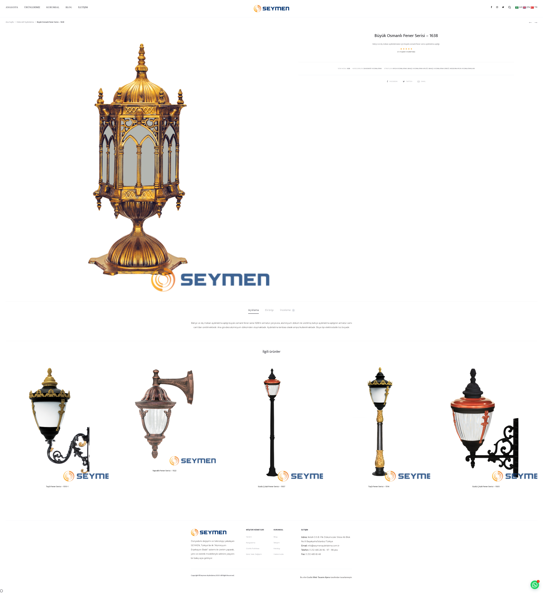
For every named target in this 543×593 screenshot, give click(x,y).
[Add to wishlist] (105, 365)
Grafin (310, 577)
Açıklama (253, 310)
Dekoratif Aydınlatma (25, 22)
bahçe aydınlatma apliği (418, 68)
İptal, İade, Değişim (254, 554)
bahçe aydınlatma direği (439, 68)
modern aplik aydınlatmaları (462, 68)
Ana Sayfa (10, 22)
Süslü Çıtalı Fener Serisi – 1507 (271, 486)
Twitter (409, 81)
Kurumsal (52, 7)
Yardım (249, 537)
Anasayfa (12, 7)
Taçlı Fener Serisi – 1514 (378, 486)
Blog (69, 7)
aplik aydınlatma (400, 68)
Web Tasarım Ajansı (321, 577)
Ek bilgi (269, 310)
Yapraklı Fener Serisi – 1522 (164, 470)
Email (423, 81)
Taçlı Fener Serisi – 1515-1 (57, 486)
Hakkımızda (279, 554)
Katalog (277, 548)
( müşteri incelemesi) (406, 52)
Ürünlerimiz (32, 7)
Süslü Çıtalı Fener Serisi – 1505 (486, 486)
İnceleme (287, 310)
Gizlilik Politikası (252, 548)
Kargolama (250, 543)
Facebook (393, 81)
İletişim (83, 7)
